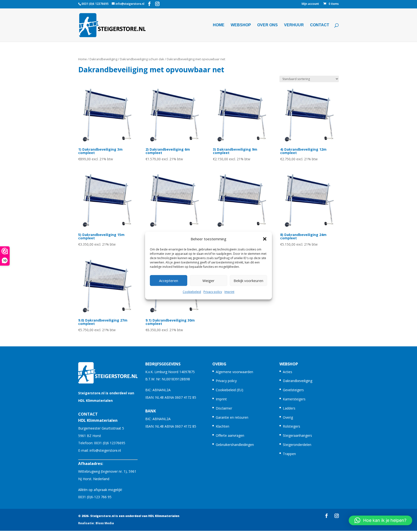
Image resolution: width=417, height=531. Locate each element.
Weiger (208, 280)
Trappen (289, 453)
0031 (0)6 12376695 (109, 443)
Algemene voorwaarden (234, 372)
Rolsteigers (291, 426)
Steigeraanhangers (297, 435)
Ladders (289, 408)
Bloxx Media (105, 523)
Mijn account (310, 4)
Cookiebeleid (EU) (229, 390)
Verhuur (294, 25)
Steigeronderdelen (297, 444)
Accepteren (168, 280)
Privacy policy (212, 292)
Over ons (267, 25)
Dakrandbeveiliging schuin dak (142, 59)
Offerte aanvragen (230, 435)
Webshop (241, 25)
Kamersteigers (294, 399)
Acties (287, 372)
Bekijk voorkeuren (248, 280)
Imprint (229, 292)
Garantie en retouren (232, 417)
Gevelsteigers (293, 390)
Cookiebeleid (192, 292)
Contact (319, 25)
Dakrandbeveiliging (103, 59)
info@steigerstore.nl (105, 450)
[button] (264, 238)
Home (218, 25)
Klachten (222, 426)
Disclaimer (224, 408)
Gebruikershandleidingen (235, 444)
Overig (288, 417)
